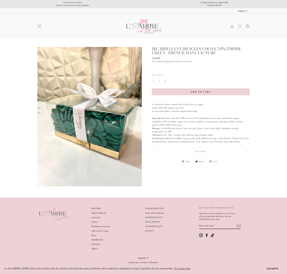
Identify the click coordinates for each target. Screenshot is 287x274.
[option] (72, 4)
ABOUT (94, 249)
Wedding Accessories (100, 226)
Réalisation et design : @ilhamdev (143, 262)
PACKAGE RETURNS (154, 208)
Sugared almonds (98, 213)
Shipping (168, 61)
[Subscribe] (239, 226)
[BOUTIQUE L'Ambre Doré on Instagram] (201, 235)
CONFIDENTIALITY (154, 217)
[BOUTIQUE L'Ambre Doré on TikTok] (212, 235)
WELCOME (96, 208)
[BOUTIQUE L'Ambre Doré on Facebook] (207, 235)
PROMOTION (97, 240)
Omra (93, 235)
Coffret (94, 222)
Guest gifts (96, 217)
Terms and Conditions (154, 213)
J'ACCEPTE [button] (272, 268)
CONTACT (95, 244)
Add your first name (100, 231)
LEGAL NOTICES (152, 222)
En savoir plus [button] (182, 268)
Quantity (158, 75)
